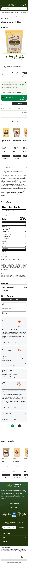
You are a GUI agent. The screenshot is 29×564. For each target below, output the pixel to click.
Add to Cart (6, 155)
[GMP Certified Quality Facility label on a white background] (19, 514)
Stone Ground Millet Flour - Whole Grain (19, 323)
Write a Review (14, 299)
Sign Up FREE (17, 108)
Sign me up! (21, 527)
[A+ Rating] (9, 514)
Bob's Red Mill (4, 19)
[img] (6, 57)
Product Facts (6, 202)
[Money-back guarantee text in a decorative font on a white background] (24, 514)
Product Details (6, 168)
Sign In (23, 108)
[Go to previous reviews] (8, 425)
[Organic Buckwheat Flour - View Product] (17, 142)
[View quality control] (14, 514)
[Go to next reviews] (19, 425)
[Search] (26, 9)
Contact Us (5, 1)
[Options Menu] (25, 343)
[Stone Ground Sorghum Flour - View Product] (17, 462)
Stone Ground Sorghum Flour (19, 351)
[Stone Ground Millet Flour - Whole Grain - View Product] (6, 142)
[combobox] (14, 8)
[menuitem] (7, 12)
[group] (14, 42)
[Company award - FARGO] (4, 514)
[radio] (13, 73)
